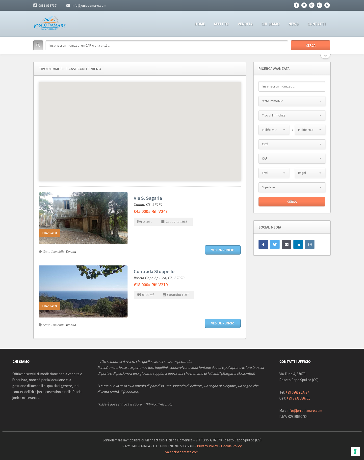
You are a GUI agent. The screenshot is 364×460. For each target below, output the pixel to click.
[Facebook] (296, 5)
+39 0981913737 (297, 392)
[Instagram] (311, 5)
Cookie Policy (231, 446)
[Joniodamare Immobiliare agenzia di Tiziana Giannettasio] (49, 23)
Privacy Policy (207, 446)
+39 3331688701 (298, 398)
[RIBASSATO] (83, 217)
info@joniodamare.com (89, 5)
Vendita (71, 252)
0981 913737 (47, 5)
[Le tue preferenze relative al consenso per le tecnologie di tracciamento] (355, 451)
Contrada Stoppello (154, 271)
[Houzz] (327, 5)
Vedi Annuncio (222, 250)
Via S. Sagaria (148, 198)
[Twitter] (304, 5)
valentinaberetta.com (182, 452)
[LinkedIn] (319, 5)
